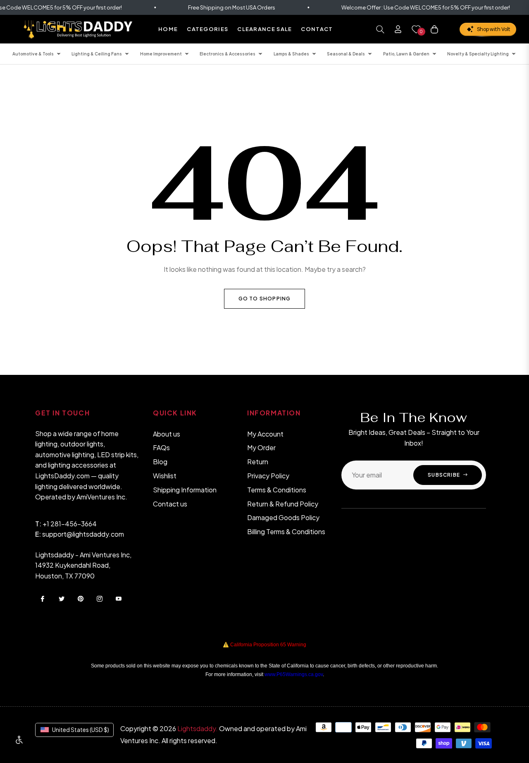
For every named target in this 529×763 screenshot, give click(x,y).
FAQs (161, 447)
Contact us (170, 503)
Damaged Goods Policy (283, 517)
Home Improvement (161, 53)
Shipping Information (185, 489)
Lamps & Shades (291, 53)
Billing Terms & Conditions (286, 531)
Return (257, 461)
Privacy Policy (268, 475)
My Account (265, 433)
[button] (380, 29)
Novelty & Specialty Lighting (478, 53)
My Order (261, 447)
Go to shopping (264, 298)
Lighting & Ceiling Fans (96, 53)
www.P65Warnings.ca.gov (293, 674)
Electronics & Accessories (227, 53)
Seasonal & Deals (346, 53)
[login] (398, 29)
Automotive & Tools (33, 53)
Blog (160, 461)
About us (166, 433)
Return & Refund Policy (282, 503)
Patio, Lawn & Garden (406, 53)
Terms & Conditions (276, 489)
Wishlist (164, 475)
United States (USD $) (80, 729)
